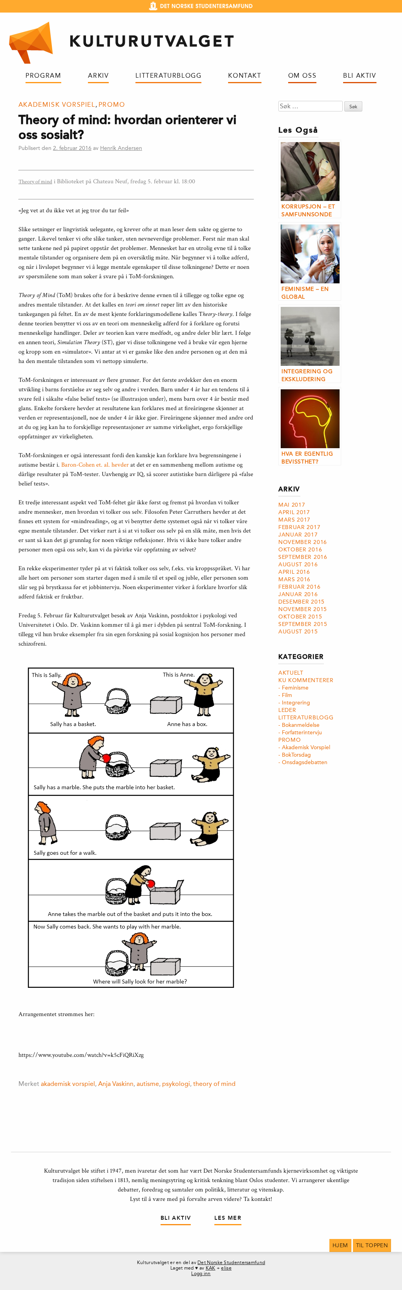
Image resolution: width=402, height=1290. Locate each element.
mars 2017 (294, 519)
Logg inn (200, 1273)
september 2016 (302, 557)
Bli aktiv (359, 75)
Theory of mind (35, 181)
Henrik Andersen (121, 148)
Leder (287, 710)
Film (287, 695)
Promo (112, 104)
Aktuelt (290, 673)
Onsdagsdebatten (304, 762)
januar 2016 (298, 594)
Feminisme (295, 687)
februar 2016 (299, 587)
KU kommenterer (306, 680)
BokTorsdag (296, 755)
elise (226, 1268)
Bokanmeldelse (301, 725)
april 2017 (294, 512)
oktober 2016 (300, 549)
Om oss (302, 75)
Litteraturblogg (168, 75)
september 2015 (302, 624)
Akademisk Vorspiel (56, 104)
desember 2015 (301, 601)
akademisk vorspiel (68, 1083)
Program (43, 75)
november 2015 (302, 609)
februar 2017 (299, 527)
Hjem (340, 1245)
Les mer (227, 1218)
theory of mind (214, 1083)
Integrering (296, 702)
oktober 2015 (300, 616)
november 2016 (302, 542)
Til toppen (372, 1245)
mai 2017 (291, 505)
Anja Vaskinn (115, 1083)
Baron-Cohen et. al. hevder (95, 465)
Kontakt (244, 75)
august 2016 (298, 564)
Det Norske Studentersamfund (231, 1262)
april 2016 (294, 572)
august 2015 (298, 631)
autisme (148, 1083)
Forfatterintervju (302, 732)
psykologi (176, 1083)
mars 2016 (294, 579)
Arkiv (98, 75)
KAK (211, 1268)
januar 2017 (298, 534)
